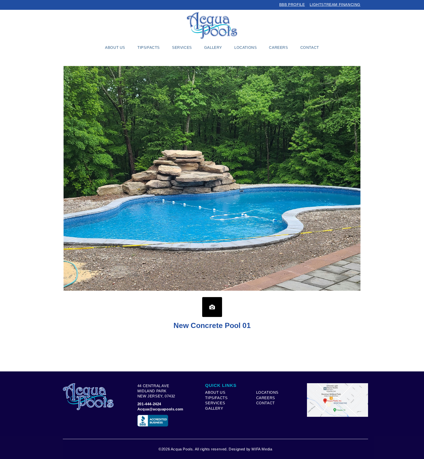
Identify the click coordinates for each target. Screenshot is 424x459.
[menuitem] (115, 47)
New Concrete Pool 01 (212, 325)
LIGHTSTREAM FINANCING (335, 4)
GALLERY (214, 408)
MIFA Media (262, 449)
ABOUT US (215, 392)
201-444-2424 (149, 404)
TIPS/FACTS (216, 398)
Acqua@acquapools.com (160, 409)
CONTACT (265, 403)
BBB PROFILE (292, 4)
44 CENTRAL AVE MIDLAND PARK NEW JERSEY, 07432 (156, 391)
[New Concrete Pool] (212, 307)
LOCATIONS (267, 392)
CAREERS (265, 398)
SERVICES (215, 403)
